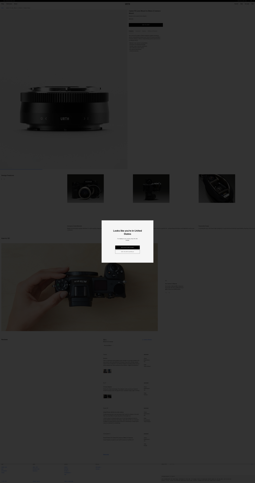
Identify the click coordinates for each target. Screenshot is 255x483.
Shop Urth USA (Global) (127, 247)
